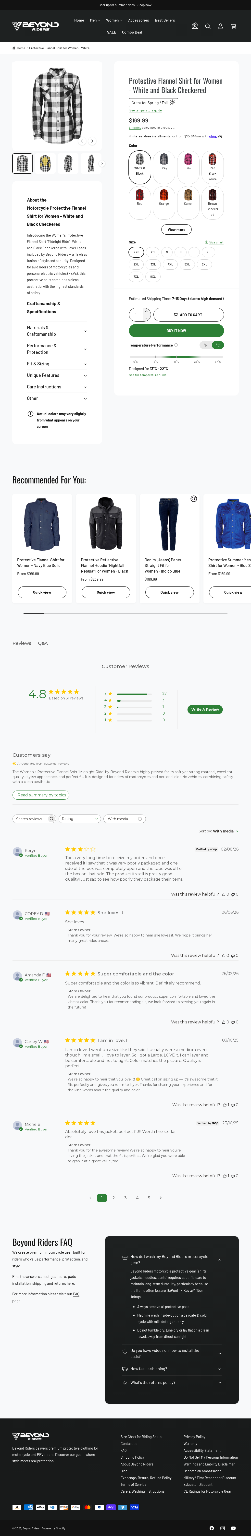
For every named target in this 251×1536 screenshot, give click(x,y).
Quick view (42, 592)
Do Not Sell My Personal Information (211, 1457)
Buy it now (176, 330)
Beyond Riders (31, 1528)
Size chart (216, 242)
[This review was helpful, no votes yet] (223, 894)
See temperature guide (145, 110)
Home (21, 48)
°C (218, 345)
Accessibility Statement (202, 1450)
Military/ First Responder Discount (210, 1478)
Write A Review (205, 709)
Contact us (129, 1443)
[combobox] (80, 819)
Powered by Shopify (53, 1528)
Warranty (190, 1443)
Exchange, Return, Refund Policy (146, 1478)
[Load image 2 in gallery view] (45, 163)
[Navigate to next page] (160, 1198)
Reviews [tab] (22, 643)
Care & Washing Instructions (142, 1491)
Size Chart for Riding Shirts (141, 1436)
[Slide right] (92, 141)
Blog (124, 1471)
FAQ (123, 1450)
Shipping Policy (133, 1457)
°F (205, 345)
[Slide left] (82, 141)
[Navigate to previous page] (90, 1198)
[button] (95, 20)
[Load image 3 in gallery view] (68, 163)
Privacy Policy (194, 1436)
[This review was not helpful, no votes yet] (233, 894)
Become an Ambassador (202, 1471)
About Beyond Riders (137, 1464)
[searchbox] (30, 819)
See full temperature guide (147, 375)
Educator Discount (198, 1484)
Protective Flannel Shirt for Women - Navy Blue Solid (40, 562)
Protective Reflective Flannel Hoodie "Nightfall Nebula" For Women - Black (104, 565)
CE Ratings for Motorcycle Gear (207, 1491)
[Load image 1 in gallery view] (22, 163)
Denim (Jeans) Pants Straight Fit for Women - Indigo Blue (163, 565)
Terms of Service (134, 1484)
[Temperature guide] (176, 345)
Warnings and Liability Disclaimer (209, 1464)
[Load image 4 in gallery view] (91, 163)
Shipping (135, 127)
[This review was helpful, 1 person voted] (224, 1105)
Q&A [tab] (43, 643)
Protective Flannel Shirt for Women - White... (61, 48)
